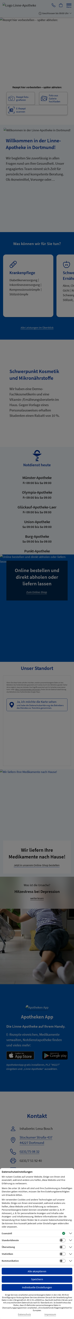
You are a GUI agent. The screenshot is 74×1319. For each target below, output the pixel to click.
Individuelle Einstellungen (37, 1287)
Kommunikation (10, 1260)
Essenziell (7, 1233)
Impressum (50, 1314)
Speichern (37, 1279)
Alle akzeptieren (37, 1271)
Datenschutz (24, 1314)
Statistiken (7, 1253)
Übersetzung (8, 1247)
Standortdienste (10, 1240)
